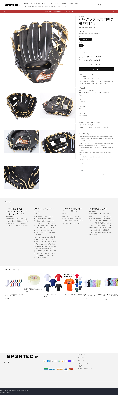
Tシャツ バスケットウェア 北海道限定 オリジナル (72, 295)
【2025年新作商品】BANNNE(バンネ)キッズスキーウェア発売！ (16, 211)
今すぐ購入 (96, 69)
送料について (81, 357)
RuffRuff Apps (107, 174)
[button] (105, 5)
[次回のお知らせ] (113, 11)
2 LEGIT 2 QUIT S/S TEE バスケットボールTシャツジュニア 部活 (92, 295)
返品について (81, 360)
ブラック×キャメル (85, 39)
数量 (80, 49)
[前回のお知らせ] (4, 11)
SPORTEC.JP (60, 386)
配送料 (82, 33)
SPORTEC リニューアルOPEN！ (44, 210)
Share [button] (82, 163)
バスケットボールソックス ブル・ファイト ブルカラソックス (13, 295)
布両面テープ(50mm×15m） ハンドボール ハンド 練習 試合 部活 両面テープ (33, 288)
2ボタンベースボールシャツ (50, 294)
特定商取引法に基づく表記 (85, 368)
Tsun (113, 174)
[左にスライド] (55, 348)
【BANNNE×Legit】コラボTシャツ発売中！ (72, 210)
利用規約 (80, 366)
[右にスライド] (62, 348)
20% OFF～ (84, 170)
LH (81, 45)
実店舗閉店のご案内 (98, 209)
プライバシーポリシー (84, 363)
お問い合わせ (81, 354)
